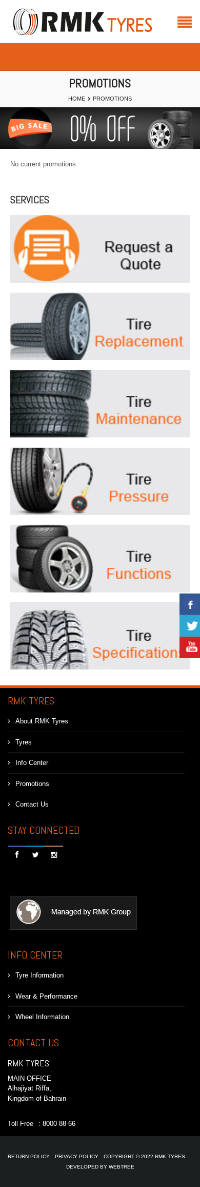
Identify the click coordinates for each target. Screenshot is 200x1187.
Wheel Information (42, 1017)
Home (76, 98)
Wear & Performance (46, 996)
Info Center (31, 763)
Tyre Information (39, 975)
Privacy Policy (76, 1156)
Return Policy (29, 1156)
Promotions (32, 784)
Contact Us (32, 804)
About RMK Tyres (41, 721)
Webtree (121, 1167)
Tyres (23, 742)
